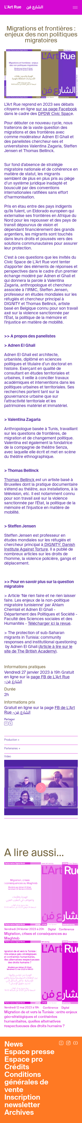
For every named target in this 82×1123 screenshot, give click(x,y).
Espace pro (23, 1059)
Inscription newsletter (22, 1101)
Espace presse (29, 1052)
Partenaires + (12, 748)
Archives (19, 1112)
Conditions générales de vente (26, 1082)
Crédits (16, 1067)
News (13, 1044)
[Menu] (75, 7)
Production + (12, 740)
